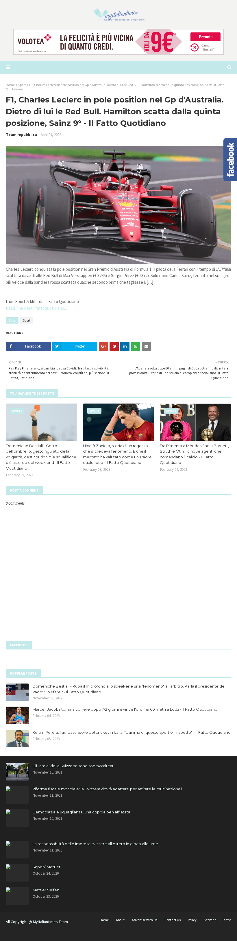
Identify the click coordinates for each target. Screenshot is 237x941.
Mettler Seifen (45, 890)
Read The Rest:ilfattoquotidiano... (36, 308)
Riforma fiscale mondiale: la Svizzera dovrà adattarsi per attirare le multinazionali (107, 789)
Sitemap (210, 920)
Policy (192, 920)
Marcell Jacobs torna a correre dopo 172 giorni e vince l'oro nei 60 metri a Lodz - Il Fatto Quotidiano (124, 709)
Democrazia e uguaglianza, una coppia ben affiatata (81, 812)
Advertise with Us (144, 920)
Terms (226, 920)
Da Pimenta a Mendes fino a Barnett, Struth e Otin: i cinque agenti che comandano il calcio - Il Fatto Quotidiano (194, 454)
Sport (22, 85)
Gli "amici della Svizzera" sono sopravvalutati (73, 765)
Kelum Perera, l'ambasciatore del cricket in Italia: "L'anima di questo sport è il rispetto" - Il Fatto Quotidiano (131, 732)
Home (10, 85)
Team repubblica (21, 134)
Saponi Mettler (46, 867)
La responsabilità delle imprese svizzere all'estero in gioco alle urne (95, 843)
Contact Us (172, 920)
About (120, 920)
